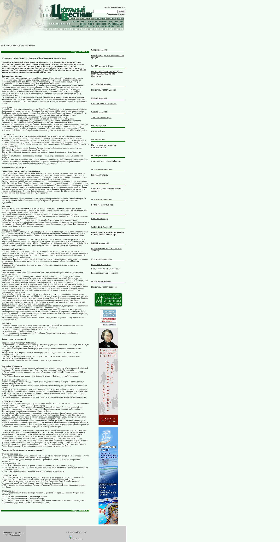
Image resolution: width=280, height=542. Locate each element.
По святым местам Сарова (103, 90)
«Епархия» (16, 535)
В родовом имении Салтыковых (105, 269)
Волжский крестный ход (102, 205)
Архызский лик (98, 131)
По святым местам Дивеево (104, 287)
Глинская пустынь (99, 175)
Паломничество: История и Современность (103, 146)
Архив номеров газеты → (115, 7)
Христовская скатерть (101, 117)
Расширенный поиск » (116, 14)
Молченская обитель (101, 264)
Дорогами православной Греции (106, 161)
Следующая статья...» (80, 52)
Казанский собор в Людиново (104, 273)
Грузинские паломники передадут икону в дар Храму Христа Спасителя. (106, 73)
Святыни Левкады (99, 219)
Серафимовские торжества (104, 104)
